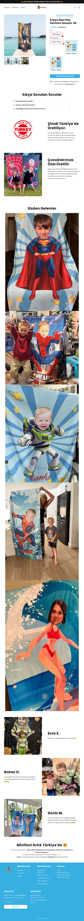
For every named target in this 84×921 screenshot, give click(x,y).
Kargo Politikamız (42, 881)
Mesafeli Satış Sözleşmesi (41, 871)
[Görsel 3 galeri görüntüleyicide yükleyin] (25, 60)
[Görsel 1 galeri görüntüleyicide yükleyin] (8, 60)
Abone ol (15, 907)
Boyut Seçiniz (54, 38)
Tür (51, 30)
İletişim (19, 876)
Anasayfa (20, 870)
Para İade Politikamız (43, 878)
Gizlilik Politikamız (42, 875)
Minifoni (42, 918)
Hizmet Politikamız (42, 884)
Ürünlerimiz (20, 873)
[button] (75, 7)
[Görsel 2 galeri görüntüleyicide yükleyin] (16, 60)
